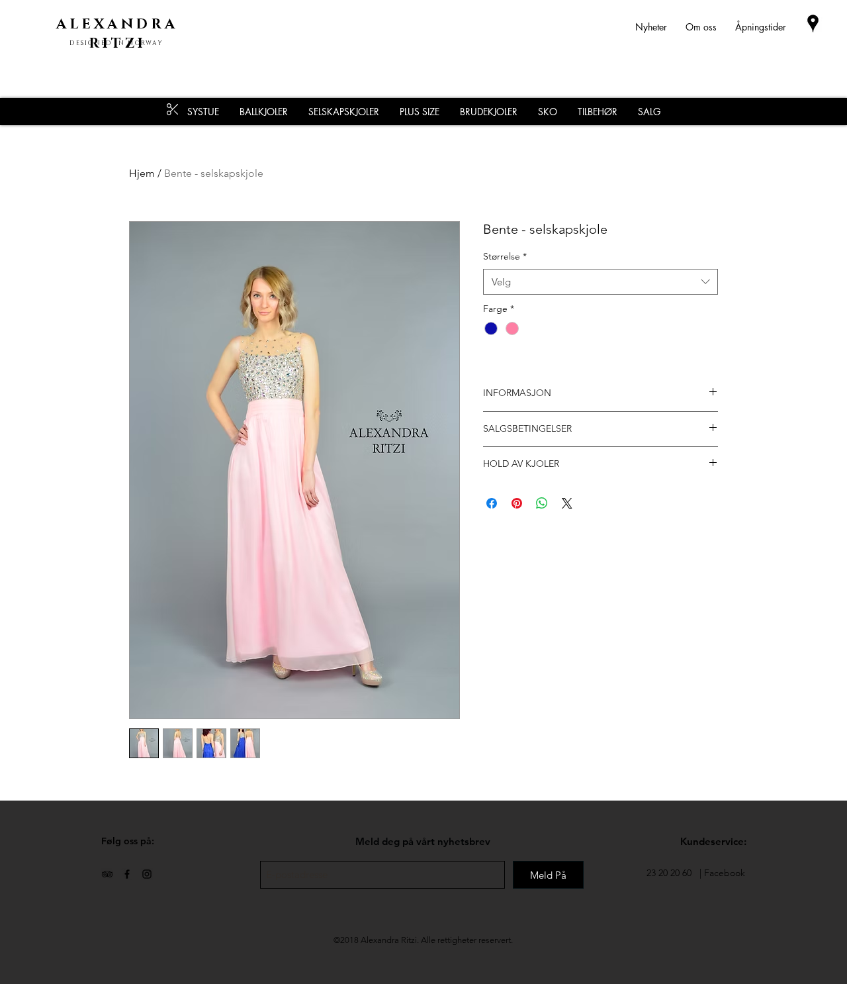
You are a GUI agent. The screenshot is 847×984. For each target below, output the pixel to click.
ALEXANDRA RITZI (117, 34)
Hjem (142, 173)
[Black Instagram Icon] (147, 874)
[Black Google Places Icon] (813, 23)
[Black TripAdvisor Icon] (107, 874)
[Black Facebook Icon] (127, 874)
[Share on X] (567, 503)
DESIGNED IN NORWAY (116, 43)
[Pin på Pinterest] (517, 503)
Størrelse (505, 256)
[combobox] (600, 282)
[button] (597, 111)
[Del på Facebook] (492, 503)
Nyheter (660, 27)
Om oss (701, 27)
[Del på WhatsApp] (542, 503)
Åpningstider (760, 27)
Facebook (724, 873)
